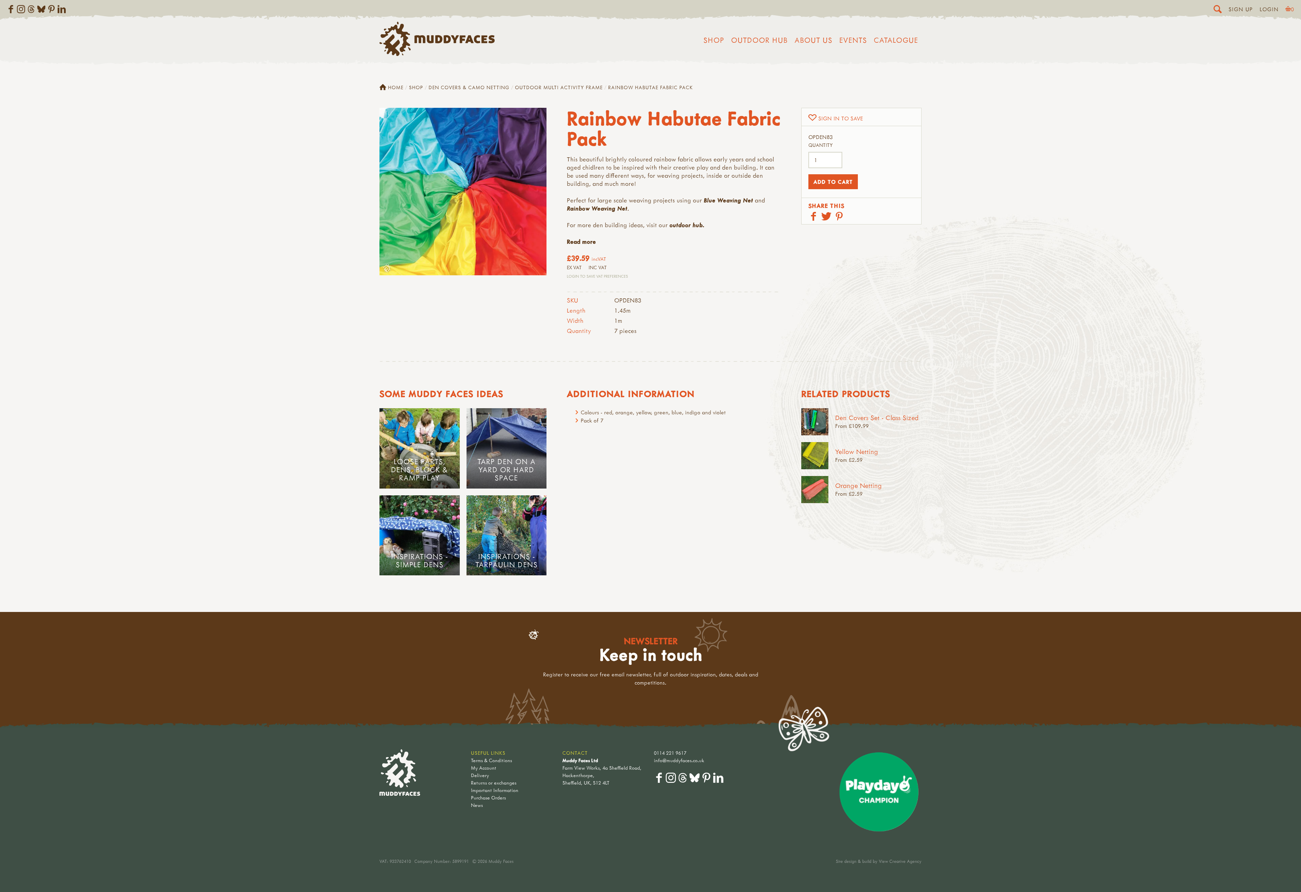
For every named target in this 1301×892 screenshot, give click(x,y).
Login (1269, 9)
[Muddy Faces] (437, 54)
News (477, 805)
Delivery (480, 775)
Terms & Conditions (491, 760)
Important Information (494, 790)
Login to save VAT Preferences (597, 276)
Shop (713, 40)
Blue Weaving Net (728, 200)
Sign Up (1240, 9)
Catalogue (896, 40)
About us (813, 40)
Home (396, 87)
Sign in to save (840, 118)
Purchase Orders (488, 797)
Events (853, 40)
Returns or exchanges (493, 782)
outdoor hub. (686, 225)
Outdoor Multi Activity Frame (559, 87)
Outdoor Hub (759, 40)
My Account (483, 768)
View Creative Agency (900, 861)
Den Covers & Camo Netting (469, 87)
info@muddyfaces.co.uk (679, 760)
